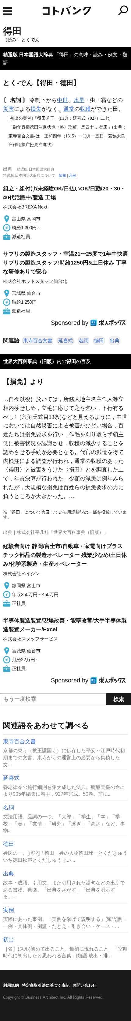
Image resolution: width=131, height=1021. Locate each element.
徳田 (99, 340)
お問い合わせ (84, 985)
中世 (62, 100)
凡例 (72, 175)
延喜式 (65, 340)
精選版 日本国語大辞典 (28, 54)
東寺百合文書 (37, 340)
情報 (62, 175)
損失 (35, 109)
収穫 (85, 109)
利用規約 (11, 985)
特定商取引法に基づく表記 (45, 985)
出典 (114, 340)
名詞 (83, 340)
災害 (8, 109)
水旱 (78, 100)
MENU (7, 11)
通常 (68, 109)
